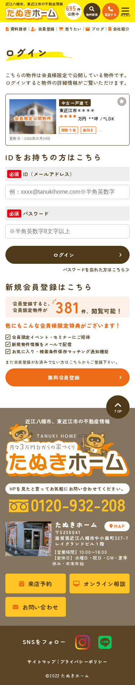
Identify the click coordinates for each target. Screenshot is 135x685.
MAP (119, 526)
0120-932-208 (78, 505)
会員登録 (46, 29)
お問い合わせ (40, 607)
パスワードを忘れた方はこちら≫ (96, 269)
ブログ (97, 29)
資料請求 (18, 29)
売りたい (73, 29)
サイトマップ (41, 661)
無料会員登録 (64, 377)
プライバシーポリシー (84, 661)
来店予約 (40, 583)
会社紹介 (121, 29)
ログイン (64, 254)
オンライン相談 (105, 583)
